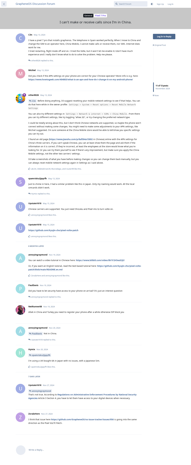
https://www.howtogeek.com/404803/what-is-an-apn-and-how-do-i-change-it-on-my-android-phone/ (80, 79)
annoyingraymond (41, 391)
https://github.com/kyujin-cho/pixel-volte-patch (53, 230)
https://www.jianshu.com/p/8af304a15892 (71, 139)
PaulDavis (37, 333)
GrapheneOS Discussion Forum (35, 4)
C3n (34, 100)
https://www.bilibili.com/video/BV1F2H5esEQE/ (100, 260)
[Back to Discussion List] (4, 4)
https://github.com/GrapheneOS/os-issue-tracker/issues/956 (82, 419)
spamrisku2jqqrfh (41, 355)
